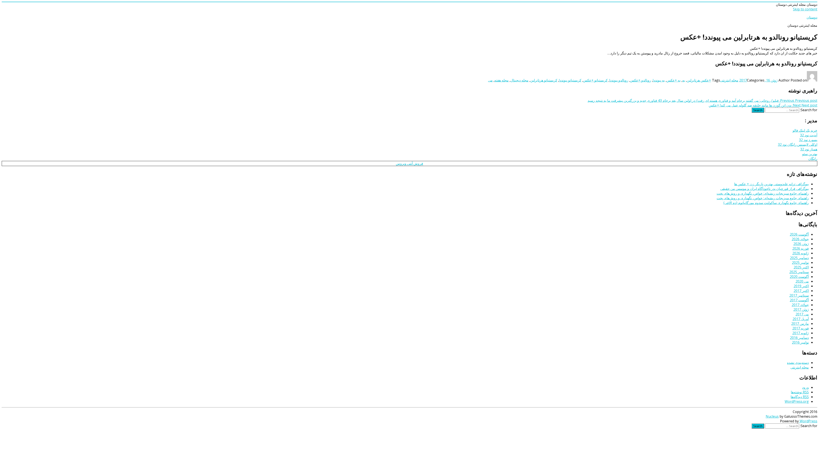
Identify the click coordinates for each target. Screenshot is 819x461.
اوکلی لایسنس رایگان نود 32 (797, 144)
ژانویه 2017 (800, 333)
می (490, 80)
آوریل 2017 (801, 319)
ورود (805, 387)
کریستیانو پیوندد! (570, 80)
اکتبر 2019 (801, 286)
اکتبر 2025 (801, 267)
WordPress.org (797, 401)
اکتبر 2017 (801, 290)
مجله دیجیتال (519, 80)
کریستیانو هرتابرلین (543, 80)
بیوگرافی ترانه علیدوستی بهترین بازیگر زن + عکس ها (771, 184)
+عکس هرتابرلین (699, 80)
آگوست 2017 (799, 300)
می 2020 (802, 281)
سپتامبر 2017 (799, 295)
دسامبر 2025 (799, 257)
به (683, 80)
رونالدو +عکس (640, 80)
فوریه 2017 (800, 328)
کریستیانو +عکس (595, 80)
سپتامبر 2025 (799, 272)
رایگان (812, 158)
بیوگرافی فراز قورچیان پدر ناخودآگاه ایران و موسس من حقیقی (764, 188)
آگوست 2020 (799, 276)
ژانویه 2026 (800, 253)
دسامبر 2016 (799, 337)
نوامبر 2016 (800, 342)
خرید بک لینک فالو (805, 130)
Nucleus (772, 416)
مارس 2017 (800, 323)
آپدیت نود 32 (808, 135)
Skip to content (805, 9)
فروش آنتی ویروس (409, 163)
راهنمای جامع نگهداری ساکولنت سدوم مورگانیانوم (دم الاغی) (766, 202)
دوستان (812, 17)
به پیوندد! (659, 80)
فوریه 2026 (800, 248)
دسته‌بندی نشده (798, 362)
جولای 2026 (800, 239)
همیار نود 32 (808, 149)
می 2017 (802, 314)
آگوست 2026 (799, 234)
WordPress (808, 421)
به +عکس (674, 80)
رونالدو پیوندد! (618, 80)
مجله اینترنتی (729, 80)
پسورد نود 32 (808, 139)
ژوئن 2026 (801, 243)
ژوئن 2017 (801, 309)
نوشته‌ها (800, 392)
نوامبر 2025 (800, 262)
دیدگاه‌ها (800, 396)
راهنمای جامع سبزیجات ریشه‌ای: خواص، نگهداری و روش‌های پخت (763, 193)
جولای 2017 (800, 304)
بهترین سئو (809, 154)
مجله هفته (501, 80)
